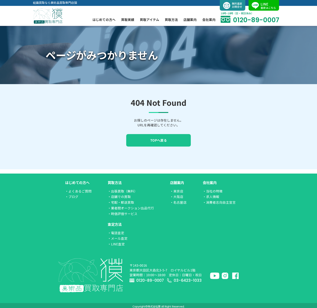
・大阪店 (176, 196)
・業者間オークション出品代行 (131, 208)
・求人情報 (211, 196)
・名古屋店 (178, 202)
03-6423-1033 (188, 280)
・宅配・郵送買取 (121, 202)
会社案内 (210, 182)
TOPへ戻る (158, 140)
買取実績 (127, 19)
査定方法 (115, 224)
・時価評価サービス (122, 213)
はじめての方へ (77, 182)
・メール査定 (117, 238)
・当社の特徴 (213, 191)
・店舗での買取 (119, 196)
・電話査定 (116, 232)
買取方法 (115, 182)
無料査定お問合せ (237, 5)
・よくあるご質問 (78, 191)
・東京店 (176, 191)
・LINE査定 (116, 244)
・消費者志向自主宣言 (219, 202)
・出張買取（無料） (122, 191)
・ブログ (71, 196)
